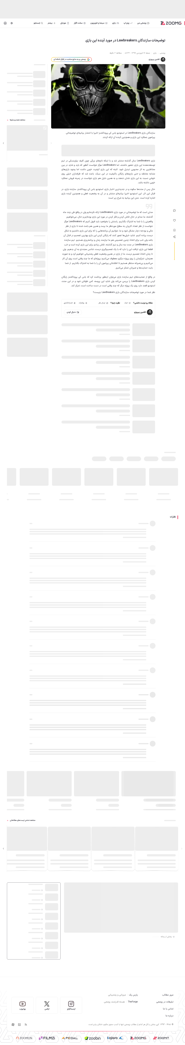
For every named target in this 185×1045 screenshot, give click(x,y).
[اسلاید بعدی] (3, 143)
